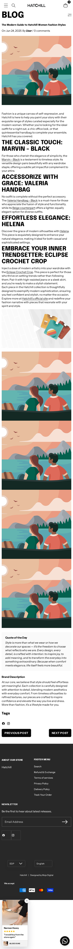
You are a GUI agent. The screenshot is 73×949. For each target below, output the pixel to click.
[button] (65, 5)
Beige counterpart (23, 207)
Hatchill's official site (35, 298)
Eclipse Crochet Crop (19, 272)
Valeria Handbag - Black (22, 200)
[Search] (13, 5)
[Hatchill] (36, 5)
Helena (64, 231)
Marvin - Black (11, 159)
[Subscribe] (65, 821)
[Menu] (6, 5)
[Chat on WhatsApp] (65, 941)
